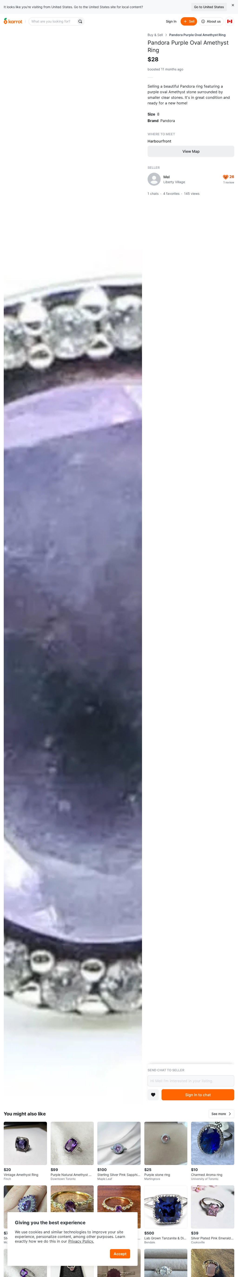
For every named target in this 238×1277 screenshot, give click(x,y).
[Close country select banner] (233, 5)
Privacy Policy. (81, 1241)
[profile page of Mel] (154, 179)
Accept (120, 1253)
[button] (221, 1114)
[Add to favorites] (153, 1094)
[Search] (80, 21)
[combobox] (53, 21)
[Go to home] (13, 21)
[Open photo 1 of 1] (73, 568)
